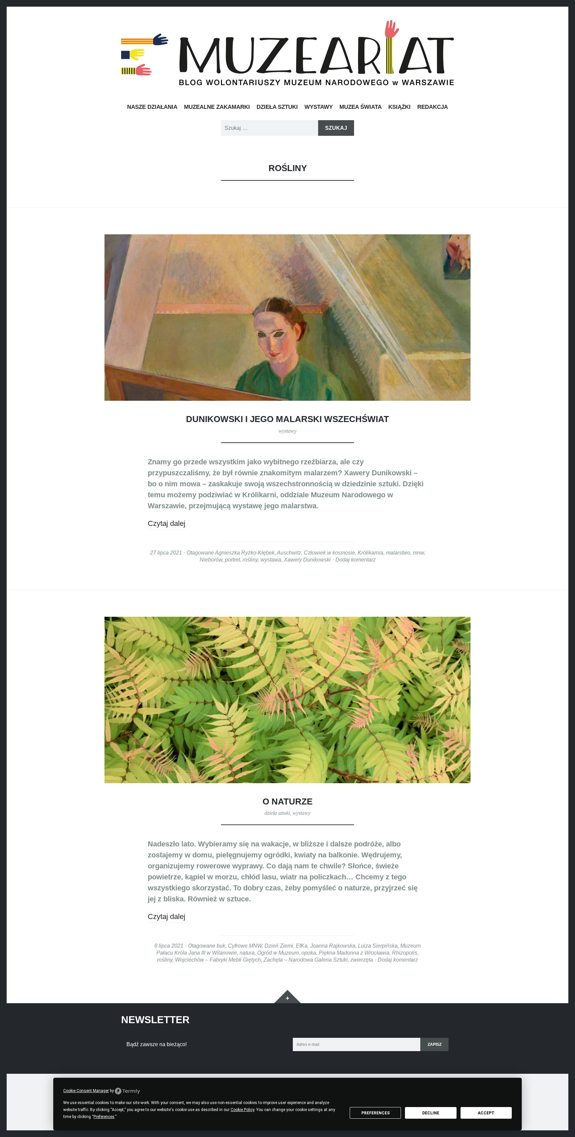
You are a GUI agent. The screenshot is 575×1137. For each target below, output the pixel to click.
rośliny (250, 560)
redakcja (432, 107)
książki (399, 107)
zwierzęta (361, 960)
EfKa (301, 946)
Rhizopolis (404, 953)
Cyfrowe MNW (245, 946)
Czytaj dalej (166, 523)
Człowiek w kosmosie (329, 553)
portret (232, 560)
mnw (418, 553)
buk (221, 946)
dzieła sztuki (277, 107)
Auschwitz (289, 553)
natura (247, 953)
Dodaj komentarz (355, 560)
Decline (430, 1113)
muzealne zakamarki (217, 107)
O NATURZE (287, 801)
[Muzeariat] (287, 52)
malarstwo (398, 553)
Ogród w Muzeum (278, 953)
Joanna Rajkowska (332, 946)
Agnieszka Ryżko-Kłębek (245, 553)
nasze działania (152, 107)
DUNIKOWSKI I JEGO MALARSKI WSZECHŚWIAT (287, 419)
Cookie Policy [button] (242, 1109)
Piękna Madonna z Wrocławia (354, 953)
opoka (308, 953)
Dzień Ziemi (279, 946)
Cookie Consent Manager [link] (86, 1090)
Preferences (375, 1113)
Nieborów (211, 560)
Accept (486, 1113)
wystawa (271, 560)
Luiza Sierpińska (378, 946)
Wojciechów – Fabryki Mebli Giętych (218, 960)
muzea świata (360, 107)
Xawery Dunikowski (307, 560)
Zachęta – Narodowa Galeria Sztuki (306, 960)
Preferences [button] (104, 1116)
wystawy (318, 107)
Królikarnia (370, 553)
